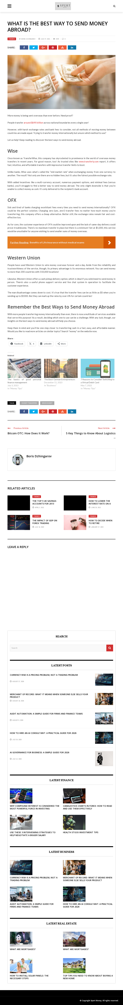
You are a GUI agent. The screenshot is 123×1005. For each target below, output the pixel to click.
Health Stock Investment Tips (80, 832)
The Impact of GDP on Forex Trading (44, 522)
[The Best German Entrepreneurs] (61, 368)
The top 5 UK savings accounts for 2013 (44, 502)
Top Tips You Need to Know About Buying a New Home (88, 977)
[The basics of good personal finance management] (24, 368)
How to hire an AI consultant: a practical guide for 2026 (43, 733)
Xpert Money (96, 1000)
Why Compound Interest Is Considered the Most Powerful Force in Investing (34, 807)
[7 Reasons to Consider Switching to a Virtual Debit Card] (97, 368)
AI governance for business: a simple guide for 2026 (39, 752)
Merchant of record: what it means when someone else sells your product (49, 695)
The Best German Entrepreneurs (59, 379)
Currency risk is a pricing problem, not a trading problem (44, 674)
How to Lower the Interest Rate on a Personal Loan (100, 503)
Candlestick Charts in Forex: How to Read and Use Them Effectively (87, 807)
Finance (12, 39)
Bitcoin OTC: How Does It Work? (29, 433)
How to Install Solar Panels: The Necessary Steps (29, 977)
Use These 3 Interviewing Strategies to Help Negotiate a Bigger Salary (33, 833)
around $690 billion (33, 122)
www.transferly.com (89, 161)
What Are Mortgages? (23, 949)
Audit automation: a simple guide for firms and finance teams (46, 713)
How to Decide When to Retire (100, 522)
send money (47, 403)
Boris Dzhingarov (28, 39)
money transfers (29, 403)
